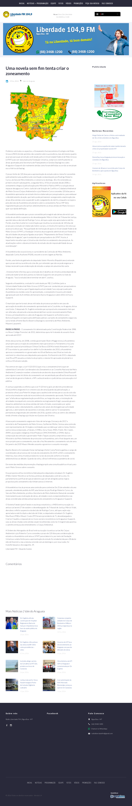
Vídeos (68, 3)
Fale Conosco (107, 3)
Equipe (53, 3)
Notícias (30, 3)
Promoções (78, 3)
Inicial (22, 3)
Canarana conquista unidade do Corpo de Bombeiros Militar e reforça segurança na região (64, 623)
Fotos (60, 3)
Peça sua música (92, 3)
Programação (42, 3)
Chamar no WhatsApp (99, 729)
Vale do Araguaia (29, 81)
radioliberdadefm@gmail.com (102, 733)
